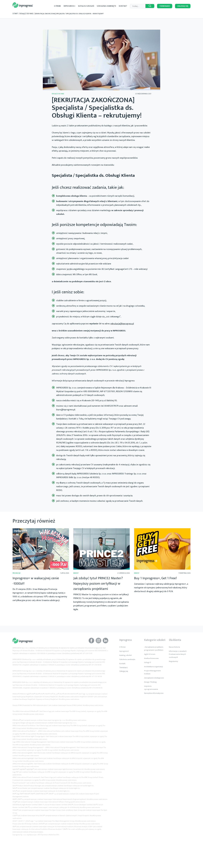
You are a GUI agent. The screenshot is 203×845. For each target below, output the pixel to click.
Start (15, 13)
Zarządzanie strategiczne (154, 677)
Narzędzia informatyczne (154, 693)
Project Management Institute (152, 672)
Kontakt (123, 6)
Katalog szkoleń (86, 6)
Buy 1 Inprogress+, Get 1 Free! (155, 578)
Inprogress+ (69, 6)
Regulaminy (173, 661)
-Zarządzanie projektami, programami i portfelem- (154, 648)
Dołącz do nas (26, 13)
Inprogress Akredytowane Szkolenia (23, 5)
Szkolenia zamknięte (106, 6)
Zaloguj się (182, 6)
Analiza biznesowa (151, 658)
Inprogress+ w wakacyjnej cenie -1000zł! (36, 580)
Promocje (16, 573)
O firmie (57, 6)
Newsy (76, 573)
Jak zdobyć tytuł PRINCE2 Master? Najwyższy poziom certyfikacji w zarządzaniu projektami (98, 583)
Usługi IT (147, 662)
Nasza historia (174, 647)
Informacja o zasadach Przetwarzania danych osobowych (178, 654)
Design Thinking (150, 682)
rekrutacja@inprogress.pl (122, 324)
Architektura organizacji (153, 666)
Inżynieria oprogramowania (151, 688)
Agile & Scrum (149, 654)
